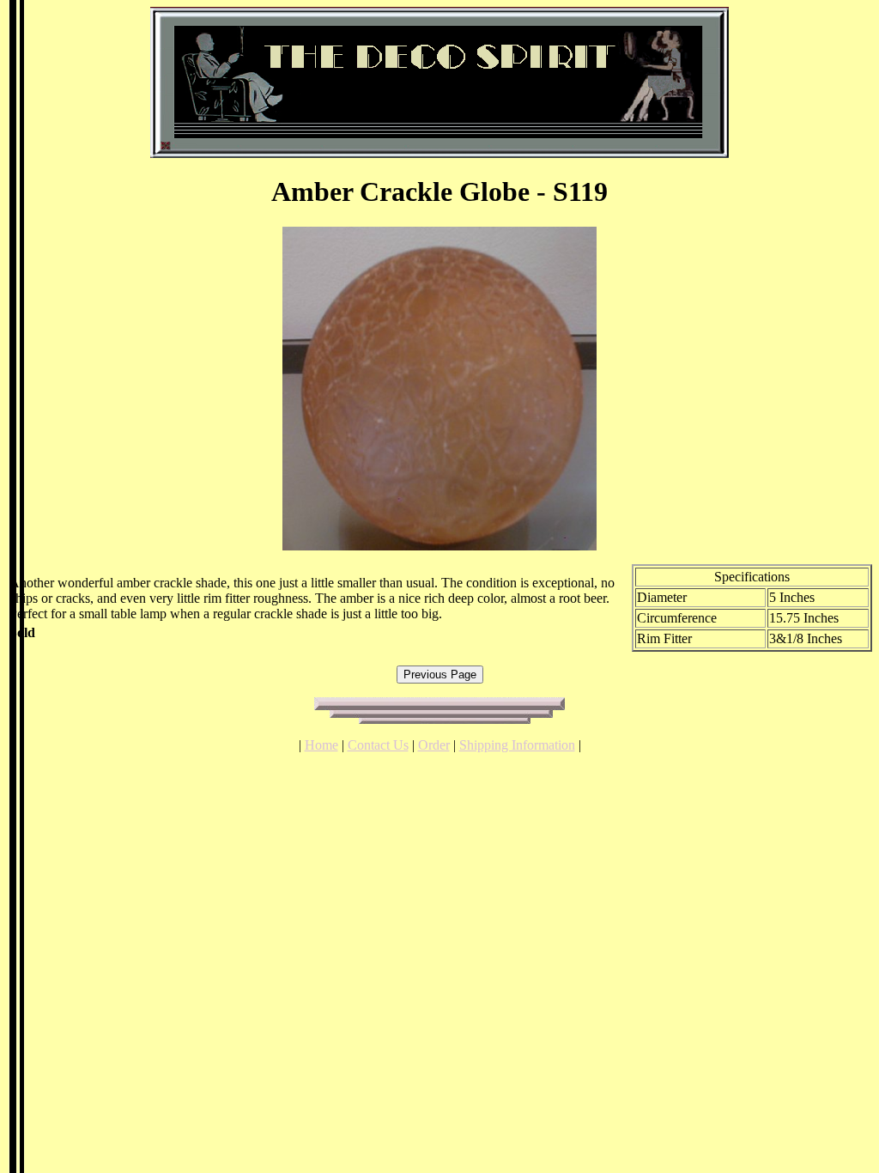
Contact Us (378, 745)
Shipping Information (517, 745)
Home (321, 745)
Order (434, 745)
